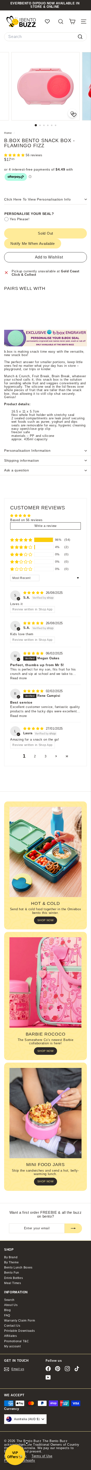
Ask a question (16, 470)
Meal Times (12, 1283)
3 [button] (46, 756)
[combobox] (45, 36)
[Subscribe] (73, 1228)
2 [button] (35, 756)
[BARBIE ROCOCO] (45, 982)
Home (8, 132)
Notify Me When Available (32, 243)
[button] (15, 155)
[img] (34, 593)
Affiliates (10, 1336)
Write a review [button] (45, 526)
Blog (7, 1310)
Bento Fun (11, 1272)
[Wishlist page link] (50, 21)
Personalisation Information (27, 450)
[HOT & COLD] (45, 852)
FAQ (7, 1315)
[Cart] (72, 21)
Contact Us (12, 1325)
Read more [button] (18, 678)
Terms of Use (42, 1456)
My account (12, 1346)
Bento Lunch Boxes (18, 1267)
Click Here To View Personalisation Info (37, 199)
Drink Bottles (13, 1278)
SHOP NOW (45, 920)
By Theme (11, 1262)
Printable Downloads (19, 1330)
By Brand (10, 1257)
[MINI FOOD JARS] (45, 1113)
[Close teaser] (26, 1443)
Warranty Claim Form (19, 1320)
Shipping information (21, 460)
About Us (10, 1305)
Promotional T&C (16, 1341)
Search (9, 1300)
